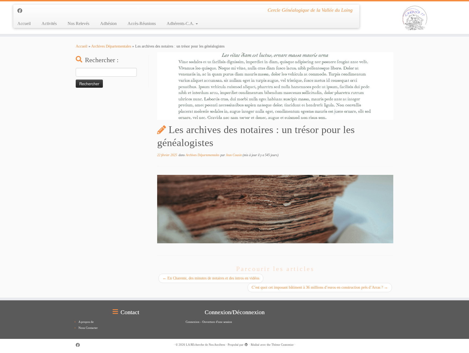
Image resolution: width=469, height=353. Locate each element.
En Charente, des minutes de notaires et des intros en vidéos (211, 278)
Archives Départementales (111, 46)
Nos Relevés (78, 23)
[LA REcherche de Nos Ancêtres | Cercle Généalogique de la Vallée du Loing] (415, 17)
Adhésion (108, 23)
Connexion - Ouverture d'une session (209, 321)
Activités (49, 23)
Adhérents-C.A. (181, 23)
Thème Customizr (282, 344)
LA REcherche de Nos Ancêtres (205, 344)
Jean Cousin (234, 155)
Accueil (24, 23)
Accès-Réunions (142, 23)
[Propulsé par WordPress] (246, 344)
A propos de (86, 321)
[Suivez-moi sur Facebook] (21, 11)
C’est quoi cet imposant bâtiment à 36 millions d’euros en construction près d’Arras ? (320, 287)
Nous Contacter (88, 327)
